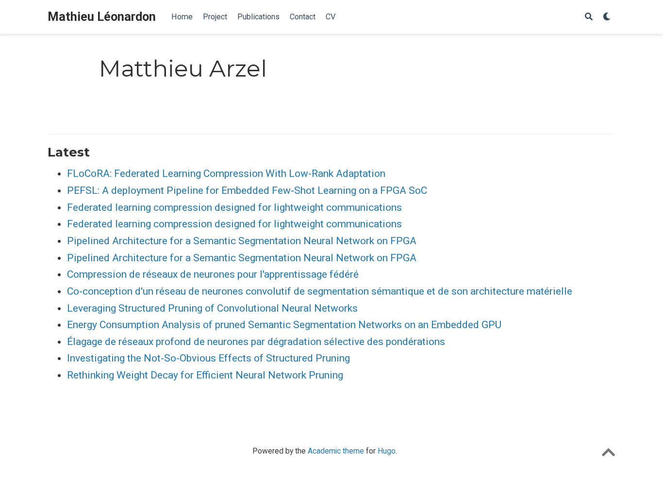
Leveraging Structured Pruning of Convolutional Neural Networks (212, 308)
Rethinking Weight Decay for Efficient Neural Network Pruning (205, 375)
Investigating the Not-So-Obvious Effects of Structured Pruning (208, 358)
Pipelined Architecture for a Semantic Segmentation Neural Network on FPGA (241, 241)
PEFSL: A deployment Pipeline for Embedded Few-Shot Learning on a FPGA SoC (247, 190)
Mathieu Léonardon (102, 17)
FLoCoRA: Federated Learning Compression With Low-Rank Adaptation (226, 173)
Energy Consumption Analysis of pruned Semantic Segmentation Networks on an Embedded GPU (284, 325)
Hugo (387, 451)
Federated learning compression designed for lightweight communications (234, 207)
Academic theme (336, 451)
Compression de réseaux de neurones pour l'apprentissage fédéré (213, 274)
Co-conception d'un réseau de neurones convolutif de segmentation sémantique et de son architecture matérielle (319, 291)
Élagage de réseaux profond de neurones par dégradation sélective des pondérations (256, 341)
